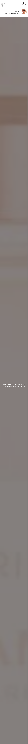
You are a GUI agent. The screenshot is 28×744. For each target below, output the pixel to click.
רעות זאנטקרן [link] (23, 388)
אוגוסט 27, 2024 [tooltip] (11, 388)
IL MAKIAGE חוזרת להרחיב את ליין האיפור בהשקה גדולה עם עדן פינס (11, 12)
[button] (4, 3)
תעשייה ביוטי (17, 388)
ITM (18, 9)
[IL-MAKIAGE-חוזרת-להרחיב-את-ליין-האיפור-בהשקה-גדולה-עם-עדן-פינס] (24, 11)
